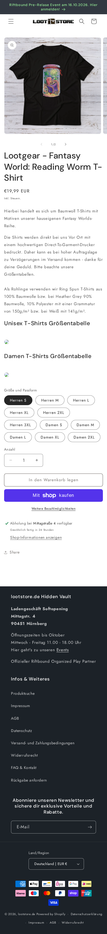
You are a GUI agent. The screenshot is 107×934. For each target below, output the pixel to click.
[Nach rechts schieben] (66, 144)
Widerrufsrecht (24, 755)
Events (63, 650)
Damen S (54, 425)
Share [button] (15, 552)
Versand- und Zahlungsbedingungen (42, 743)
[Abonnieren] (90, 827)
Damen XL (50, 437)
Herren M (50, 400)
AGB (15, 718)
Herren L (81, 400)
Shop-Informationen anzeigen (36, 537)
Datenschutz (21, 730)
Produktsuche (23, 693)
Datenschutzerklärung (86, 914)
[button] (11, 21)
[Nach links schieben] (41, 144)
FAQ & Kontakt (23, 767)
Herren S (18, 400)
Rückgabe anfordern (29, 780)
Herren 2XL (53, 412)
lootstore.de (26, 914)
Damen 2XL (84, 437)
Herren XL (19, 412)
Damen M (85, 425)
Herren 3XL (20, 425)
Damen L (18, 437)
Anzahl (9, 449)
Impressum (20, 705)
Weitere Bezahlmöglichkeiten (54, 508)
